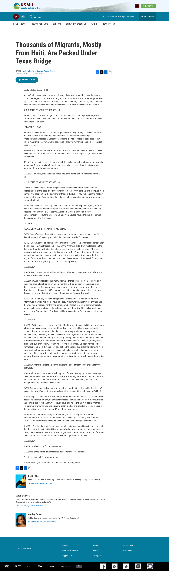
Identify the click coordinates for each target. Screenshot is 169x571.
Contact (65, 545)
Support (57, 24)
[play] (16, 16)
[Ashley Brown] (21, 520)
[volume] (23, 16)
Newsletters (109, 24)
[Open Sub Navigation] (27, 24)
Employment (97, 556)
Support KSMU (67, 556)
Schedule (96, 545)
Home (15, 24)
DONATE (149, 6)
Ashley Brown (49, 71)
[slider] (26, 16)
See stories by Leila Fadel (40, 483)
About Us (96, 550)
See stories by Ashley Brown (42, 521)
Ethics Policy (127, 550)
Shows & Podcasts (39, 24)
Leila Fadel (27, 71)
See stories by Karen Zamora (29, 505)
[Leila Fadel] (21, 481)
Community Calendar (76, 24)
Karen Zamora (37, 71)
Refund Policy (128, 545)
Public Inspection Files (70, 550)
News (23, 24)
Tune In (94, 24)
